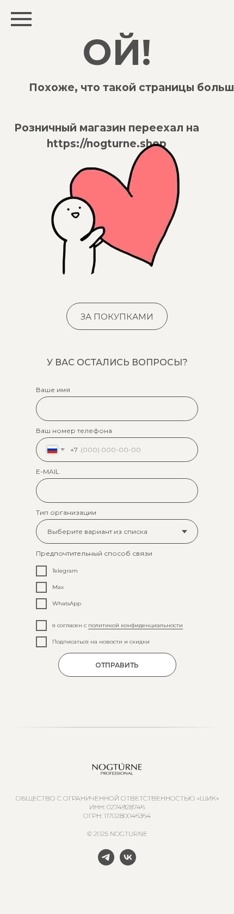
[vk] (128, 862)
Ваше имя (53, 390)
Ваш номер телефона (74, 430)
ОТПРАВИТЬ (117, 665)
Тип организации (66, 512)
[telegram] (106, 862)
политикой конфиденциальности (135, 625)
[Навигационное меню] (21, 19)
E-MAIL (47, 471)
